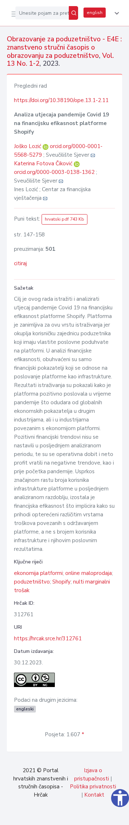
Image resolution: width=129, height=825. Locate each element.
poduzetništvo (32, 581)
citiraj (20, 263)
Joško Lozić (28, 146)
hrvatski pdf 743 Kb (64, 219)
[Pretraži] (73, 13)
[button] (115, 13)
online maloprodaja (88, 573)
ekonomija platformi (38, 573)
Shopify (61, 581)
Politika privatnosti (93, 786)
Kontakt (94, 794)
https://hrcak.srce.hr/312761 (48, 638)
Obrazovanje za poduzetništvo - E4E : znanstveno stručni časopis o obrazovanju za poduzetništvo (64, 47)
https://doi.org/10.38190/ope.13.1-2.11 (61, 100)
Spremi (69, 815)
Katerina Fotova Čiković (44, 163)
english (94, 12)
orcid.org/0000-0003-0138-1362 (54, 172)
